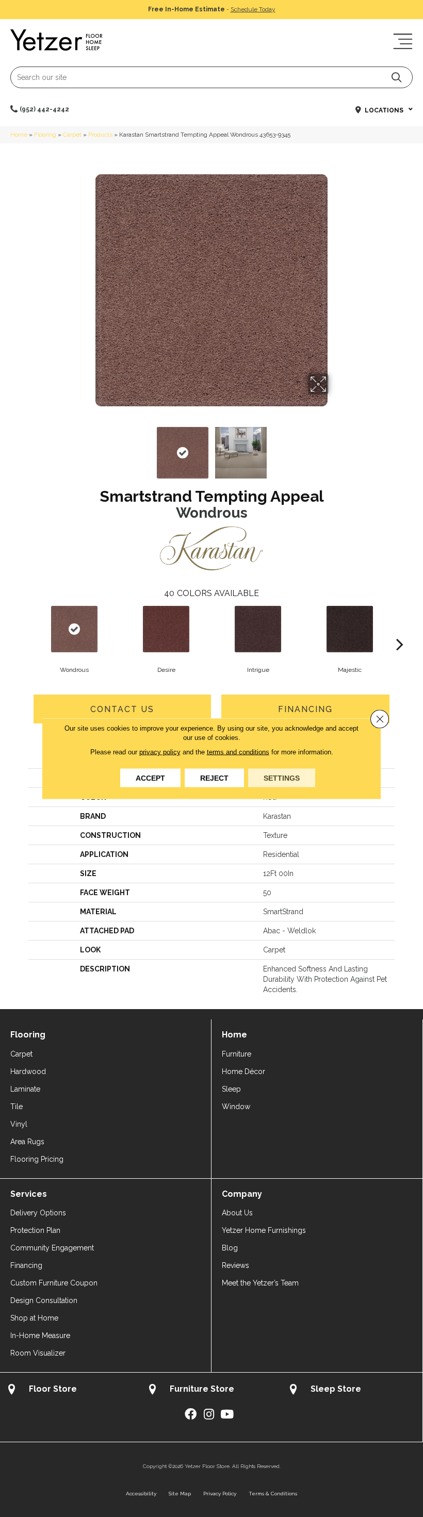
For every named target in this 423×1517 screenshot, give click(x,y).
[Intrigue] (258, 629)
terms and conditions (238, 752)
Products (100, 134)
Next (335, 447)
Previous (88, 447)
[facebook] (191, 1414)
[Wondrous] (74, 629)
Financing (305, 709)
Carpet (72, 134)
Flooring (45, 134)
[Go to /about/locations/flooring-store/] (70, 1390)
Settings (282, 778)
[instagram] (209, 1414)
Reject (214, 778)
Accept (150, 778)
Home (18, 134)
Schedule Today (253, 9)
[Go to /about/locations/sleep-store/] (352, 1390)
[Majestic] (350, 629)
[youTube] (227, 1414)
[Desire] (166, 629)
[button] (396, 77)
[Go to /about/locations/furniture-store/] (211, 1390)
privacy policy (160, 752)
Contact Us (122, 709)
